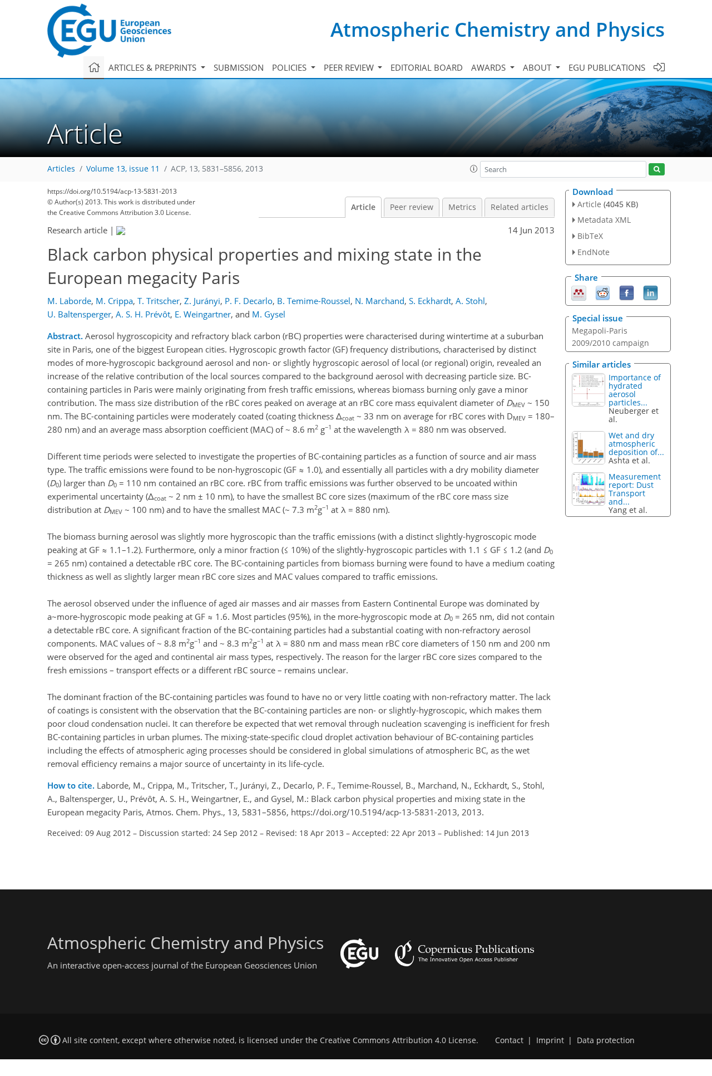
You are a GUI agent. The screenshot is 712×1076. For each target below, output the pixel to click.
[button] (474, 169)
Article (363, 207)
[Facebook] (626, 291)
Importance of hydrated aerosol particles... (635, 390)
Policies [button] (290, 67)
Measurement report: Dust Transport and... (635, 489)
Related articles (519, 207)
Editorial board (426, 67)
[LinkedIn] (650, 291)
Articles (61, 169)
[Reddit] (602, 291)
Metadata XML (604, 219)
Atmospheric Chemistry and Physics (497, 29)
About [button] (538, 67)
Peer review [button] (350, 67)
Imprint (550, 1040)
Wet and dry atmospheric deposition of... (636, 443)
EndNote (593, 252)
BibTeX (590, 236)
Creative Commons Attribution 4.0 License (398, 1040)
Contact (509, 1040)
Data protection (606, 1040)
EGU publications (606, 67)
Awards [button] (489, 67)
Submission (239, 67)
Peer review (411, 207)
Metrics (462, 207)
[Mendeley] (578, 291)
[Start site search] (657, 169)
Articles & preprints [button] (153, 67)
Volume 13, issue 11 (123, 169)
